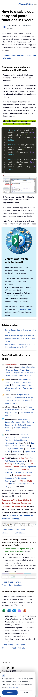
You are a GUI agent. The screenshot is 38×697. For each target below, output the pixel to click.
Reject (26, 693)
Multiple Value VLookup (23, 397)
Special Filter (30, 451)
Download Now (25, 309)
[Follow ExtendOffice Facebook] (3, 668)
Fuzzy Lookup (10, 403)
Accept (10, 693)
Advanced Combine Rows (20, 484)
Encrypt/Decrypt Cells (14, 449)
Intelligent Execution (27, 367)
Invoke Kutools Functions (21, 376)
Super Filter (17, 451)
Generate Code (12, 370)
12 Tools (24, 458)
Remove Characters (16, 461)
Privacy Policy (13, 687)
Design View (10, 437)
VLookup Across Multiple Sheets (17, 400)
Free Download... (18, 533)
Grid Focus (24, 434)
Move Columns (28, 422)
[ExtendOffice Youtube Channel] (12, 668)
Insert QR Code (11, 472)
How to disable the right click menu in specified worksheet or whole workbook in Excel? (20, 338)
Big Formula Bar (24, 437)
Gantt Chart (19, 464)
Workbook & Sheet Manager (16, 440)
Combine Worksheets (20, 446)
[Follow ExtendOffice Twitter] (8, 668)
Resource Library (12, 443)
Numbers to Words (12, 478)
